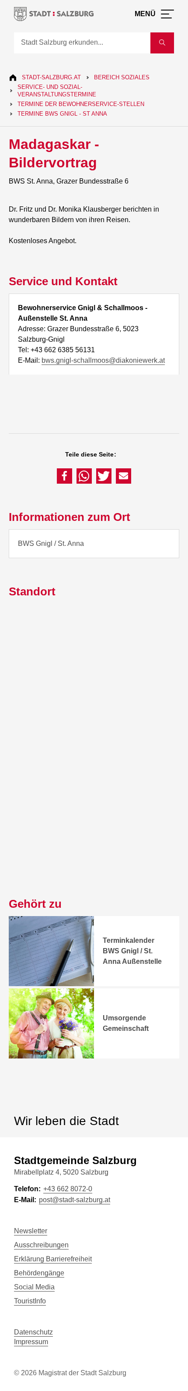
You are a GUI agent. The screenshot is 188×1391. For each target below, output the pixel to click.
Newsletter (30, 1231)
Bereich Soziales (122, 77)
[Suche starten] (162, 42)
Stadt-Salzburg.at (51, 77)
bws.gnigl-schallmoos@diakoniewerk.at (103, 360)
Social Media (34, 1287)
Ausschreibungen (41, 1245)
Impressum (31, 1341)
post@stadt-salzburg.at (74, 1199)
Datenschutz (33, 1332)
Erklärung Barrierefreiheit (53, 1259)
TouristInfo (30, 1301)
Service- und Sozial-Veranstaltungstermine (56, 91)
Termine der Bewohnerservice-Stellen (80, 104)
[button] (64, 476)
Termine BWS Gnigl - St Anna (62, 113)
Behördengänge (39, 1273)
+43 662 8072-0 (67, 1189)
